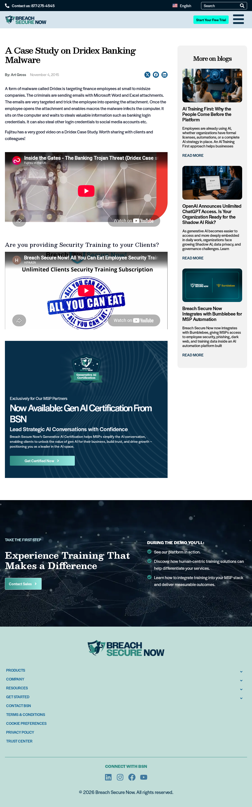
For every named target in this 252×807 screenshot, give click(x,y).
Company (15, 678)
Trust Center (19, 741)
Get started (17, 696)
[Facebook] (132, 777)
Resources (17, 687)
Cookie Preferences (26, 723)
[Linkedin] (108, 777)
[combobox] (222, 6)
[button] (147, 75)
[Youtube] (144, 777)
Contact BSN (18, 705)
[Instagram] (120, 777)
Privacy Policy (20, 732)
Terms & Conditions (25, 714)
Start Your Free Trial (211, 19)
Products (15, 670)
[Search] (242, 6)
